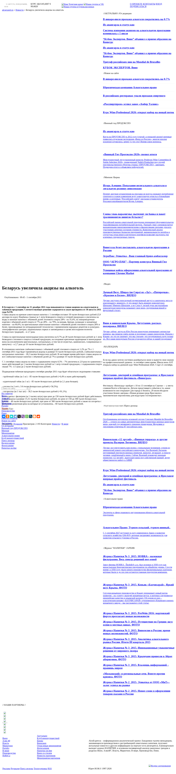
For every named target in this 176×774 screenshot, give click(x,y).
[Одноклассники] (7, 416)
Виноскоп (41, 743)
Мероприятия (8, 433)
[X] (19, 416)
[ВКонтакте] (3, 416)
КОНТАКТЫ (149, 4)
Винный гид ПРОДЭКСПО (15, 428)
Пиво (4, 413)
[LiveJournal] (30, 416)
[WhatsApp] (26, 416)
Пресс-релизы (8, 440)
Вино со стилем (44, 753)
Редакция (15, 768)
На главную (7, 393)
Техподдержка (40, 768)
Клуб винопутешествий (13, 438)
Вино (4, 396)
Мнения (5, 430)
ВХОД (159, 4)
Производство (8, 411)
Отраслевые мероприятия (49, 746)
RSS (50, 768)
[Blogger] (34, 416)
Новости (56, 424)
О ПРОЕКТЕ (136, 4)
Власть (5, 401)
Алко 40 (5, 398)
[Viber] (23, 416)
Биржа (40, 741)
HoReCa (5, 416)
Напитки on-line (9, 448)
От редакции (8, 426)
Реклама (6, 768)
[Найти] (29, 388)
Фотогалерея (7, 445)
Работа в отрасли (9, 418)
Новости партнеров (46, 755)
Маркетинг (7, 403)
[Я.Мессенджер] (11, 416)
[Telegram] (15, 416)
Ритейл (5, 406)
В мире (5, 408)
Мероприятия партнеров (48, 758)
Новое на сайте (9, 421)
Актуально (7, 423)
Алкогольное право (11, 435)
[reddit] (38, 416)
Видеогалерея (8, 443)
